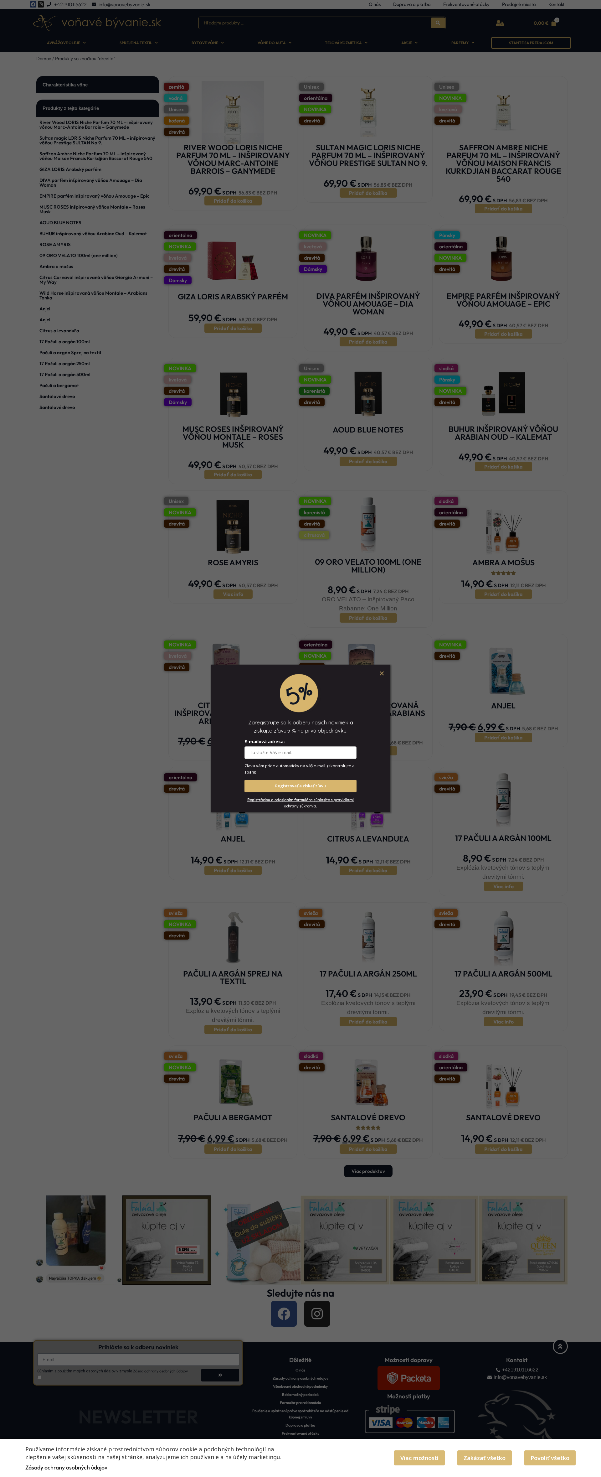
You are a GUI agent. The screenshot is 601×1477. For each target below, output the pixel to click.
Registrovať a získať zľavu (300, 786)
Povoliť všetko (550, 1458)
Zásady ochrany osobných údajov (66, 1467)
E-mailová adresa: (264, 742)
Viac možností (419, 1458)
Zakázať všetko (485, 1458)
